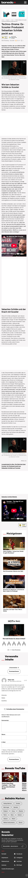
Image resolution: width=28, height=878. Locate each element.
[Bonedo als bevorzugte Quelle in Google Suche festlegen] (13, 37)
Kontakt (4, 854)
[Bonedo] (9, 2)
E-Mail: (4, 742)
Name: (3, 734)
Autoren (4, 865)
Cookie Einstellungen (8, 869)
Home (3, 20)
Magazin (7, 20)
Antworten (4, 695)
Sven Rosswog (5, 40)
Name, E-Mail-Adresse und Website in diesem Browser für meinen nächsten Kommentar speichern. (13, 751)
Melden (3, 697)
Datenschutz (5, 861)
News (12, 20)
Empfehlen (4, 700)
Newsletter (10, 846)
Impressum (5, 857)
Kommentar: (5, 720)
